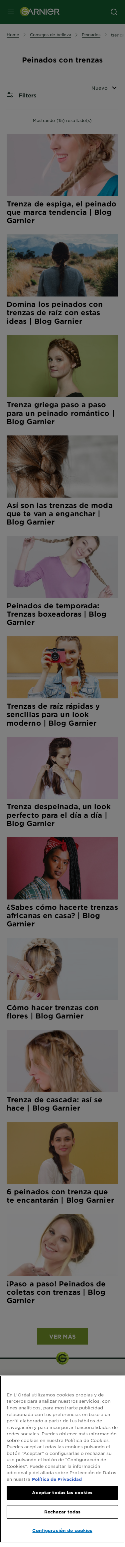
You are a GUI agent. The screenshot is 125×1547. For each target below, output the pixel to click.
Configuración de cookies (62, 1530)
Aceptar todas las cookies (62, 1492)
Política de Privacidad (57, 1479)
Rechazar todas (62, 1511)
